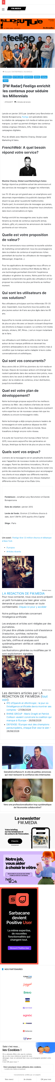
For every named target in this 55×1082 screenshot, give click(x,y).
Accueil (7, 72)
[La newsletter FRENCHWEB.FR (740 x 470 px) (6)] (27, 848)
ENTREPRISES (17, 72)
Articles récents (14, 551)
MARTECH (28, 77)
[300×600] (19, 964)
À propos (11, 547)
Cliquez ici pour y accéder (33, 607)
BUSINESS (28, 72)
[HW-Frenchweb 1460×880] (27, 884)
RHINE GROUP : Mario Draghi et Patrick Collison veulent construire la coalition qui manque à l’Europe (29, 717)
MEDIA (37, 77)
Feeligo (25, 117)
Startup (44, 77)
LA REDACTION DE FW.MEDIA (23, 593)
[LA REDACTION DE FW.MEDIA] (18, 587)
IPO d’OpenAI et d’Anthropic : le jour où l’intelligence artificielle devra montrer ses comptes (29, 706)
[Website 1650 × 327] (27, 24)
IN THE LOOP (18, 77)
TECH (5, 81)
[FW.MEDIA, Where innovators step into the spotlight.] (16, 9)
